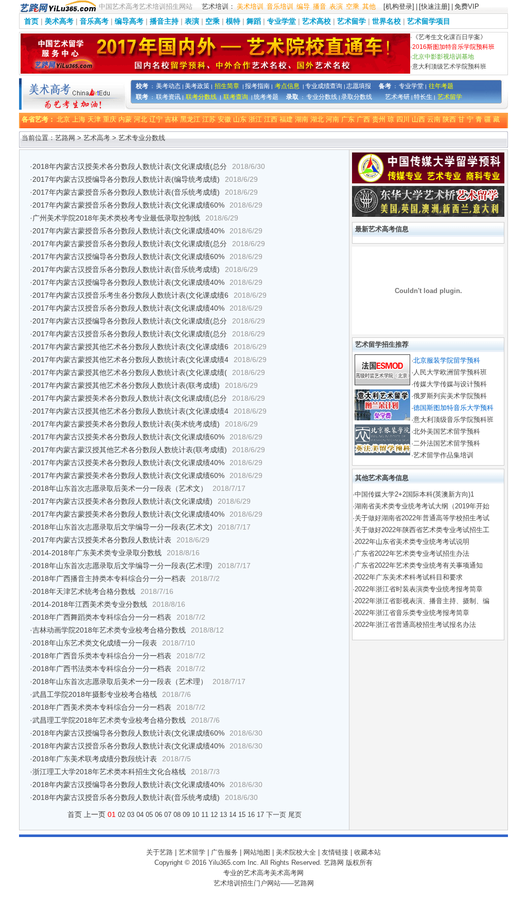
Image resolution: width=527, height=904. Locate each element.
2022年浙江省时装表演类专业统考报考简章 (419, 589)
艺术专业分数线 (141, 138)
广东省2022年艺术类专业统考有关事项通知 (419, 565)
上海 (78, 119)
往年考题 (441, 86)
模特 (233, 21)
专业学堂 (281, 21)
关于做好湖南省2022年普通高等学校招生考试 (422, 518)
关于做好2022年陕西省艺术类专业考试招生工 (422, 530)
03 (130, 814)
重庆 (109, 119)
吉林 (171, 119)
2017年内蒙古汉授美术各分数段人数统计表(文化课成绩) (122, 501)
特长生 (423, 96)
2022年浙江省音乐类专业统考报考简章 (412, 613)
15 (241, 814)
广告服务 (224, 852)
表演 (336, 6)
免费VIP (466, 6)
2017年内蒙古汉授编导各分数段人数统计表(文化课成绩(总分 (129, 321)
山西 (418, 119)
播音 (319, 6)
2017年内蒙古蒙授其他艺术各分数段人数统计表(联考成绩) (126, 385)
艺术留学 (351, 21)
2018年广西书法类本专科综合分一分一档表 (101, 668)
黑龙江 (190, 119)
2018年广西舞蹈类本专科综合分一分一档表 (101, 617)
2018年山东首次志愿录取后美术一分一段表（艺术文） (119, 488)
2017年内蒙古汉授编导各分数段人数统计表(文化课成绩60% (128, 256)
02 (121, 814)
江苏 (209, 119)
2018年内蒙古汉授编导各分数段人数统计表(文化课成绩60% (128, 733)
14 (232, 814)
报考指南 (257, 86)
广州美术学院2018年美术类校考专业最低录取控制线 (116, 218)
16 (251, 814)
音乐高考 (94, 21)
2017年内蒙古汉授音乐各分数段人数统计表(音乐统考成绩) (126, 269)
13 (223, 814)
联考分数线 (201, 96)
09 (186, 814)
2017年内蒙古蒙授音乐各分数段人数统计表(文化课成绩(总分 (129, 244)
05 (149, 814)
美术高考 (59, 21)
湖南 (301, 119)
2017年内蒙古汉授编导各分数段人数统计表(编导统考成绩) (126, 179)
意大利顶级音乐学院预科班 (453, 419)
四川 (403, 119)
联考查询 (235, 96)
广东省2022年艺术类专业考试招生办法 (412, 553)
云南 (434, 119)
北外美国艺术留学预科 (446, 431)
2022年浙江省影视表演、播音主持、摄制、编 (422, 601)
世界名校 (386, 21)
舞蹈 (254, 21)
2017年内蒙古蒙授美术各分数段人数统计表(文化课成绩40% (128, 514)
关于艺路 (159, 852)
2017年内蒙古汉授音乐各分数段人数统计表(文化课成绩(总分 (129, 334)
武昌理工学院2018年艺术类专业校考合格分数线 (109, 720)
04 (140, 814)
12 (214, 814)
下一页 (276, 814)
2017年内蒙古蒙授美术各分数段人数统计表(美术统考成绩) (126, 424)
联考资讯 (168, 96)
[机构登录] (398, 6)
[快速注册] (434, 6)
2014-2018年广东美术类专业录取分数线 (97, 553)
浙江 (255, 119)
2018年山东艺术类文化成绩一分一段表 (94, 643)
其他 (369, 6)
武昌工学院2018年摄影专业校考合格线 (94, 694)
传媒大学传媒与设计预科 (450, 384)
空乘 (352, 6)
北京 (63, 119)
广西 (363, 119)
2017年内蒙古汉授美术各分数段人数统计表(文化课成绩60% (128, 437)
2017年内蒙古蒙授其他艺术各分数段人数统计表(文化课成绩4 (130, 359)
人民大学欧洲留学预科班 (450, 372)
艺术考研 (397, 96)
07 (167, 814)
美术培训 (250, 6)
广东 (348, 119)
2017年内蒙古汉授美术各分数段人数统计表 (101, 540)
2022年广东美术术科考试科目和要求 (409, 577)
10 (195, 814)
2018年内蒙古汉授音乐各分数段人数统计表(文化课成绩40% (128, 746)
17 (260, 814)
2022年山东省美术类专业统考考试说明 (412, 541)
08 (177, 814)
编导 (303, 6)
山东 (240, 119)
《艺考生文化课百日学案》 (449, 37)
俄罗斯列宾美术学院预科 (450, 396)
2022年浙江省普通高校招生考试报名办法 (415, 624)
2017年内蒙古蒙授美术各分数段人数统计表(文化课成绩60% (128, 475)
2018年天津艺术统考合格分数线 (83, 591)
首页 (31, 21)
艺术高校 (316, 21)
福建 (286, 119)
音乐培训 (280, 6)
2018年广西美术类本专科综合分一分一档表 (101, 707)
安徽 (224, 119)
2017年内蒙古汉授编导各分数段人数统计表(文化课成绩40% (128, 282)
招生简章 (227, 86)
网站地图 (256, 852)
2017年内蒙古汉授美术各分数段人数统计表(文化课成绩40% (128, 462)
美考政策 (197, 86)
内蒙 (125, 119)
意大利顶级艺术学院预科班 (449, 66)
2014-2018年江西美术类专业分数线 (89, 604)
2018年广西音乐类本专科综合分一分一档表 (101, 656)
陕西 (449, 119)
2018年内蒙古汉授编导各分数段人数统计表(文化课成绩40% (128, 784)
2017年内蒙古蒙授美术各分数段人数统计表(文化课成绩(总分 (129, 398)
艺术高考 (96, 138)
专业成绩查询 (323, 86)
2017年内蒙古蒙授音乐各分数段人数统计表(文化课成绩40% (128, 231)
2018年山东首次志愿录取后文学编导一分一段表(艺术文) (122, 527)
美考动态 (168, 86)
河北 (140, 119)
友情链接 (335, 852)
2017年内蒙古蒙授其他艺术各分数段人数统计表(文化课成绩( (129, 372)
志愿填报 (358, 86)
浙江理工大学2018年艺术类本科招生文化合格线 (109, 771)
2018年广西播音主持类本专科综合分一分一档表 (109, 578)
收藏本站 (367, 852)
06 (158, 814)
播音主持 (164, 21)
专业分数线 (321, 96)
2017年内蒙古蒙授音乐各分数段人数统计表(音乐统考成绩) (126, 192)
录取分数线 (356, 96)
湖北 (317, 119)
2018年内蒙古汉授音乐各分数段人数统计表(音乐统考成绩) (126, 797)
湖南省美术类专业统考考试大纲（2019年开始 (422, 506)
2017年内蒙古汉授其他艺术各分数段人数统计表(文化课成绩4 (130, 411)
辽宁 (156, 119)
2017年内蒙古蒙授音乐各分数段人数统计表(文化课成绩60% (128, 205)
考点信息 (287, 86)
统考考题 (266, 96)
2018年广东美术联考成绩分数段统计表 (94, 759)
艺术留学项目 (428, 21)
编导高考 (129, 21)
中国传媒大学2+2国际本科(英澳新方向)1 (414, 494)
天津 (94, 119)
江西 (270, 119)
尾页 (295, 814)
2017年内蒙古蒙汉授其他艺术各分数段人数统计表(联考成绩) (129, 450)
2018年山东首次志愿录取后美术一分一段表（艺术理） (119, 681)
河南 (332, 119)
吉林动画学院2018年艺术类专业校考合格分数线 (109, 630)
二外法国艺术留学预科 (446, 443)
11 (204, 814)
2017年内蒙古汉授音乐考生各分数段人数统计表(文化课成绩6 (130, 295)
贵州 (378, 119)
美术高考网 (287, 873)
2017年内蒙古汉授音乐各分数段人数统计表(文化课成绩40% (128, 308)
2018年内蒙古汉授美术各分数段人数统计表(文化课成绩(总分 (129, 166)
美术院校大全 (296, 852)
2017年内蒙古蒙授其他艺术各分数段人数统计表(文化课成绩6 (130, 347)
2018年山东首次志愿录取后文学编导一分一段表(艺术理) (122, 565)
